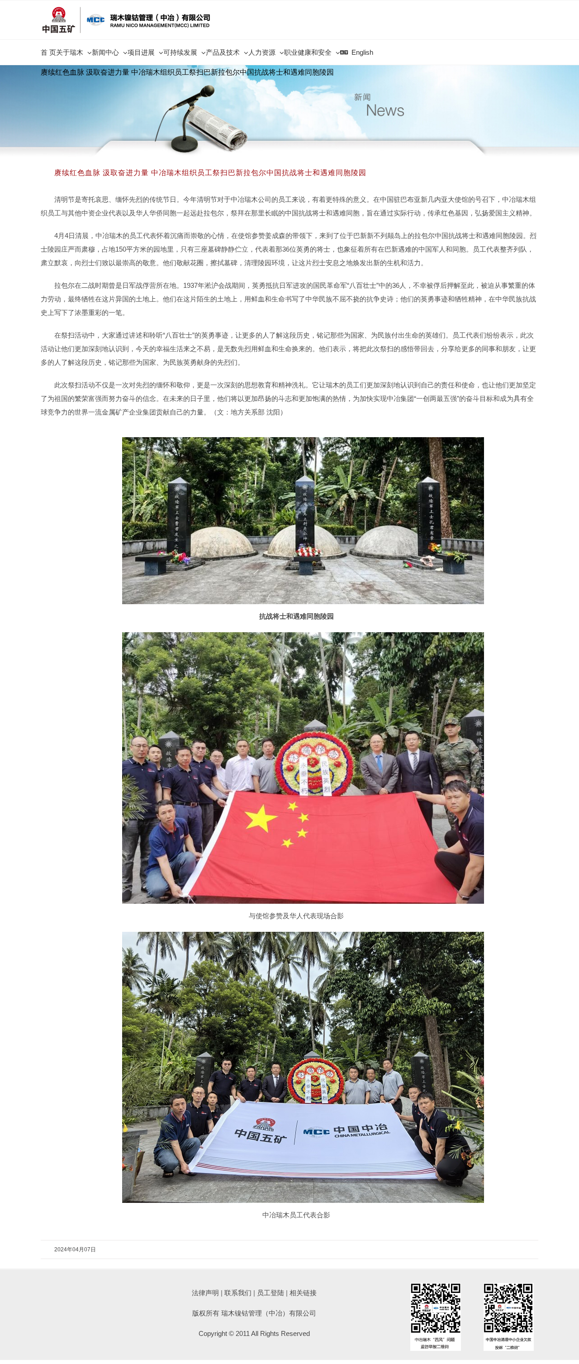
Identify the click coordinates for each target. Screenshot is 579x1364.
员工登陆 (270, 1293)
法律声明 (205, 1293)
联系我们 (238, 1293)
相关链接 (303, 1293)
